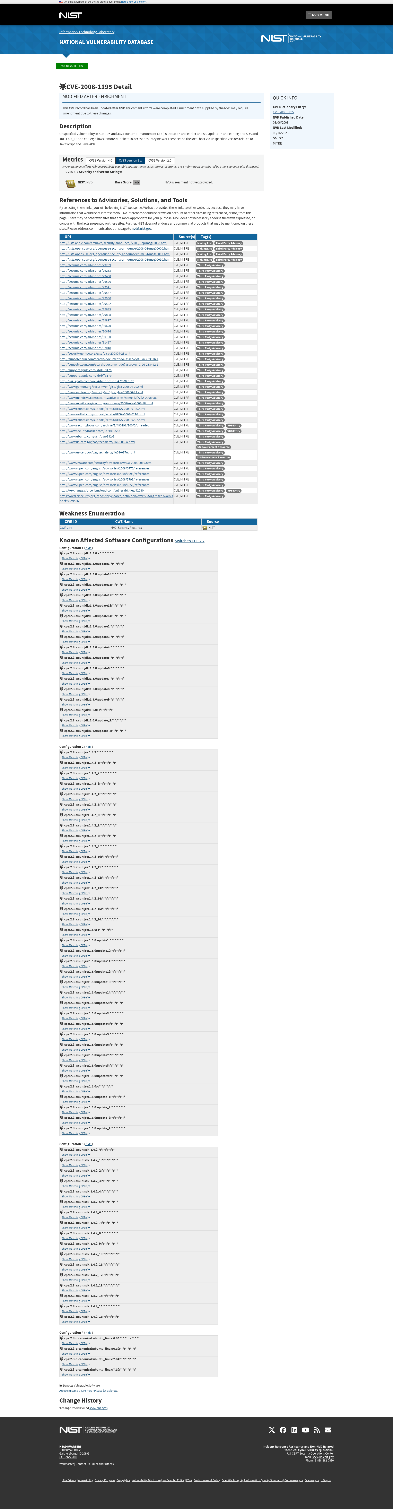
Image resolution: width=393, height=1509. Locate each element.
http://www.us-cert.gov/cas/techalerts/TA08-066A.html (97, 442)
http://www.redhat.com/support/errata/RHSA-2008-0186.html (102, 409)
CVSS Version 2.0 (159, 160)
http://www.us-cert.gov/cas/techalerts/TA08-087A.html (97, 452)
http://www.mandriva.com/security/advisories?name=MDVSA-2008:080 (108, 398)
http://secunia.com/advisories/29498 (85, 276)
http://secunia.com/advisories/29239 (85, 265)
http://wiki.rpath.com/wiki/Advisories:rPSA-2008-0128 (97, 381)
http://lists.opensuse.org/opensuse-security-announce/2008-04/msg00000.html (115, 248)
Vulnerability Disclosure (146, 1480)
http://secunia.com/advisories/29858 (85, 315)
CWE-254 (66, 528)
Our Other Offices (103, 1464)
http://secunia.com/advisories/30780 (85, 337)
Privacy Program (105, 1480)
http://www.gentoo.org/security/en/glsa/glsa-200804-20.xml (101, 387)
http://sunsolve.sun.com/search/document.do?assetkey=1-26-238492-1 (109, 365)
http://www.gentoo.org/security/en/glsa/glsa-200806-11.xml (101, 392)
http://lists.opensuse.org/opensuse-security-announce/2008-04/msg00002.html (115, 254)
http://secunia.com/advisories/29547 (85, 293)
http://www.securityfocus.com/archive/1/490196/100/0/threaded (104, 425)
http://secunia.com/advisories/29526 (85, 282)
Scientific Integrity (233, 1480)
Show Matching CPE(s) (75, 558)
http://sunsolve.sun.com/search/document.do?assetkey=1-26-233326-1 (109, 359)
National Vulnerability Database (106, 42)
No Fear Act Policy (173, 1480)
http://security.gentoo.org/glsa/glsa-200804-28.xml (95, 354)
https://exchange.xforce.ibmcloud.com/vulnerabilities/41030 (102, 490)
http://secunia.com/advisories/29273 (85, 271)
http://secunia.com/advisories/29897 (85, 320)
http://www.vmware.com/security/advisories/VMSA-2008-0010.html (106, 463)
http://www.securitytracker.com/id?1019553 (90, 431)
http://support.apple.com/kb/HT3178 (86, 370)
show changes (98, 1408)
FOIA (189, 1480)
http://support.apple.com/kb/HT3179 (86, 376)
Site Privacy (69, 1480)
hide (88, 548)
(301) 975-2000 (68, 1457)
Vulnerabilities (72, 66)
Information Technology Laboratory (86, 32)
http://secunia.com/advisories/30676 (85, 331)
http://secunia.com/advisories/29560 (85, 298)
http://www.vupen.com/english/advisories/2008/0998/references (104, 474)
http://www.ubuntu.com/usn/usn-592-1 (87, 436)
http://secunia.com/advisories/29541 (85, 287)
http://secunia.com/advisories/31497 (85, 342)
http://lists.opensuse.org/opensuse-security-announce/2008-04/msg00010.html (115, 260)
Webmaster (66, 1464)
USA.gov (326, 1480)
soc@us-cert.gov (323, 1457)
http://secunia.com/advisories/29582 (85, 304)
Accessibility (85, 1480)
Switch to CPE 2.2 (189, 541)
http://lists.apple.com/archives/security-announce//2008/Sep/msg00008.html (113, 243)
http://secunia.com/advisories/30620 (85, 326)
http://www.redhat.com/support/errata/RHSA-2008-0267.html (102, 420)
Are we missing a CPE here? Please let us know (88, 1391)
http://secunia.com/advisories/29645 (85, 309)
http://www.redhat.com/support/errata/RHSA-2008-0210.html (102, 414)
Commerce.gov (294, 1480)
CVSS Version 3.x (130, 160)
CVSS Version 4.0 (100, 160)
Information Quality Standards (264, 1480)
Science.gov (312, 1480)
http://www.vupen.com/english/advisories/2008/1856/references (104, 485)
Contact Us (83, 1464)
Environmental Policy (207, 1480)
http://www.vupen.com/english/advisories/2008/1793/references (104, 479)
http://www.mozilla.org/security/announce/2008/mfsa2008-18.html (106, 403)
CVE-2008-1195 (283, 112)
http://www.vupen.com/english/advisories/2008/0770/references (104, 468)
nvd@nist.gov (141, 228)
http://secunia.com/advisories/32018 (85, 348)
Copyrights (123, 1480)
